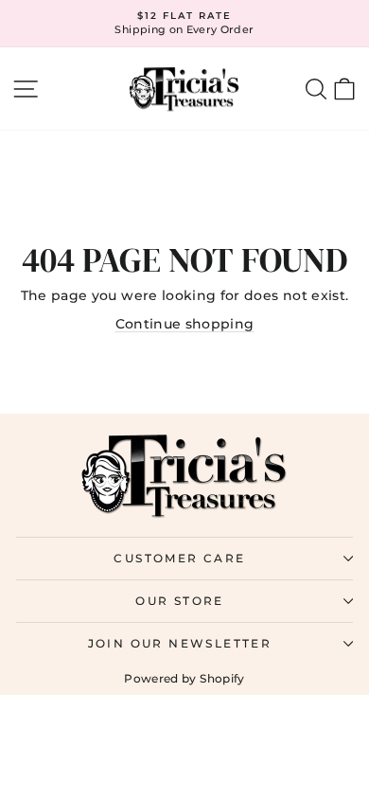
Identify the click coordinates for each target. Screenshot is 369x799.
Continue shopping (185, 323)
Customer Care (179, 558)
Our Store (179, 601)
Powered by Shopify (184, 678)
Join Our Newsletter (180, 643)
